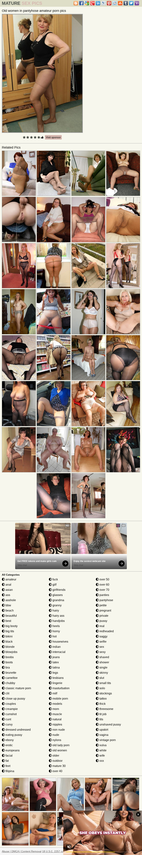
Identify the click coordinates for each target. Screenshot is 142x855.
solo (102, 688)
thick (102, 703)
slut (101, 677)
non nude (58, 729)
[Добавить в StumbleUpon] (120, 3)
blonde (10, 646)
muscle (57, 714)
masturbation (61, 688)
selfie (102, 641)
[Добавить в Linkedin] (98, 3)
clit (7, 693)
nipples (57, 724)
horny (56, 631)
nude (55, 734)
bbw (8, 605)
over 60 (104, 584)
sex (101, 646)
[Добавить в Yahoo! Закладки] (137, 3)
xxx (101, 760)
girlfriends (58, 589)
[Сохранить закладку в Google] (87, 3)
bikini (9, 636)
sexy (102, 652)
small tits (105, 683)
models (57, 703)
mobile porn (60, 698)
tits (101, 719)
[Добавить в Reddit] (114, 3)
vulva (102, 745)
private (103, 615)
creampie (11, 708)
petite (103, 605)
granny (57, 605)
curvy (9, 724)
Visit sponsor (53, 137)
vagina (103, 734)
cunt (8, 719)
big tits (9, 631)
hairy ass (58, 615)
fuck (55, 579)
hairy (55, 610)
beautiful (11, 615)
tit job (102, 714)
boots (9, 662)
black (9, 641)
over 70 (104, 589)
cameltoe (11, 677)
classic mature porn (18, 688)
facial (9, 755)
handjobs (58, 620)
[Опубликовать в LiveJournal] (103, 3)
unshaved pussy (110, 724)
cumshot (11, 714)
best (8, 620)
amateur (10, 579)
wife (102, 755)
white (102, 750)
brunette (10, 672)
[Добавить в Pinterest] (109, 3)
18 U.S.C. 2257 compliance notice (62, 851)
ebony (9, 740)
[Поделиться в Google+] (92, 3)
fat (7, 760)
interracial (58, 652)
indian (56, 646)
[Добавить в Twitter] (131, 3)
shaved (104, 657)
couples (10, 703)
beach (9, 610)
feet (7, 765)
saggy (103, 636)
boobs (9, 657)
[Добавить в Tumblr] (126, 3)
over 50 (104, 579)
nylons (56, 740)
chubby (10, 683)
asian (9, 589)
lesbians (58, 677)
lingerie (57, 683)
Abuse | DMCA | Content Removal (21, 851)
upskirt (103, 729)
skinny (103, 672)
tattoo (103, 698)
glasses (57, 595)
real (101, 626)
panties (104, 595)
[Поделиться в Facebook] (81, 3)
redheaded (106, 631)
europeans (12, 750)
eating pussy (13, 734)
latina (56, 667)
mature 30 (59, 765)
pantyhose (106, 600)
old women (59, 750)
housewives (60, 641)
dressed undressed (18, 729)
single (103, 667)
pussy (103, 620)
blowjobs (11, 652)
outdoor (57, 760)
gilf (54, 584)
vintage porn (107, 740)
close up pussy (15, 698)
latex (55, 662)
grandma (58, 600)
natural (57, 719)
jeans (56, 657)
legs (55, 672)
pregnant (105, 610)
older (55, 755)
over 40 (57, 771)
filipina (9, 771)
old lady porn (61, 745)
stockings (105, 693)
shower (104, 662)
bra (7, 667)
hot (54, 636)
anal (8, 584)
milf (54, 693)
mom (55, 708)
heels (56, 626)
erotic (9, 745)
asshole (10, 600)
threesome (106, 708)
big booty (11, 626)
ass (7, 595)
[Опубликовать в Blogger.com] (76, 3)
